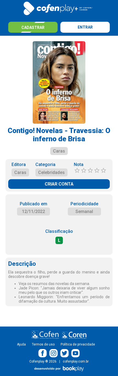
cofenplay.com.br (76, 361)
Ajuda (21, 344)
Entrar (85, 27)
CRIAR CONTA (59, 184)
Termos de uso (43, 344)
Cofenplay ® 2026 (43, 361)
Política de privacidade (78, 344)
